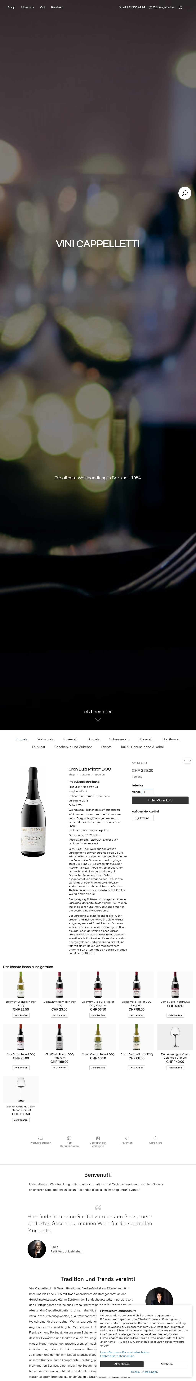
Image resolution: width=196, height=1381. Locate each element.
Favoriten (127, 1143)
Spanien (100, 774)
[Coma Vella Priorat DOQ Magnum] (136, 984)
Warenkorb (155, 1143)
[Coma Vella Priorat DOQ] (175, 984)
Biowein (94, 739)
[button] (143, 818)
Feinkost (38, 747)
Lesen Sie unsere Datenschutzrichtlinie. (124, 1352)
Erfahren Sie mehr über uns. (117, 1356)
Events (106, 747)
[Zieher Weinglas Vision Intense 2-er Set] (21, 1089)
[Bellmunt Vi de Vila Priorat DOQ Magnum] (98, 984)
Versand (137, 776)
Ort (42, 7)
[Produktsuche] (184, 193)
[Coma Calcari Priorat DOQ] (98, 1037)
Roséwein (70, 739)
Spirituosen (171, 739)
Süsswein (146, 739)
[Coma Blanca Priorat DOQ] (136, 1037)
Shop (11, 7)
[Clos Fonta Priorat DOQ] (21, 1037)
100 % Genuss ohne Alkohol (142, 747)
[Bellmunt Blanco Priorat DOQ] (21, 984)
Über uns (27, 7)
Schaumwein (119, 739)
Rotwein (22, 739)
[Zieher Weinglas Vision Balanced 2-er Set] (175, 1037)
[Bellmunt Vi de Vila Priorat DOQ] (59, 984)
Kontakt (57, 7)
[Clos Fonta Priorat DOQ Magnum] (59, 1037)
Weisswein (45, 739)
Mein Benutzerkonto (69, 1144)
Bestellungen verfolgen (98, 1144)
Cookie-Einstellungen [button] (144, 1372)
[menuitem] (184, 760)
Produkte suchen (40, 1143)
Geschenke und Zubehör (73, 747)
